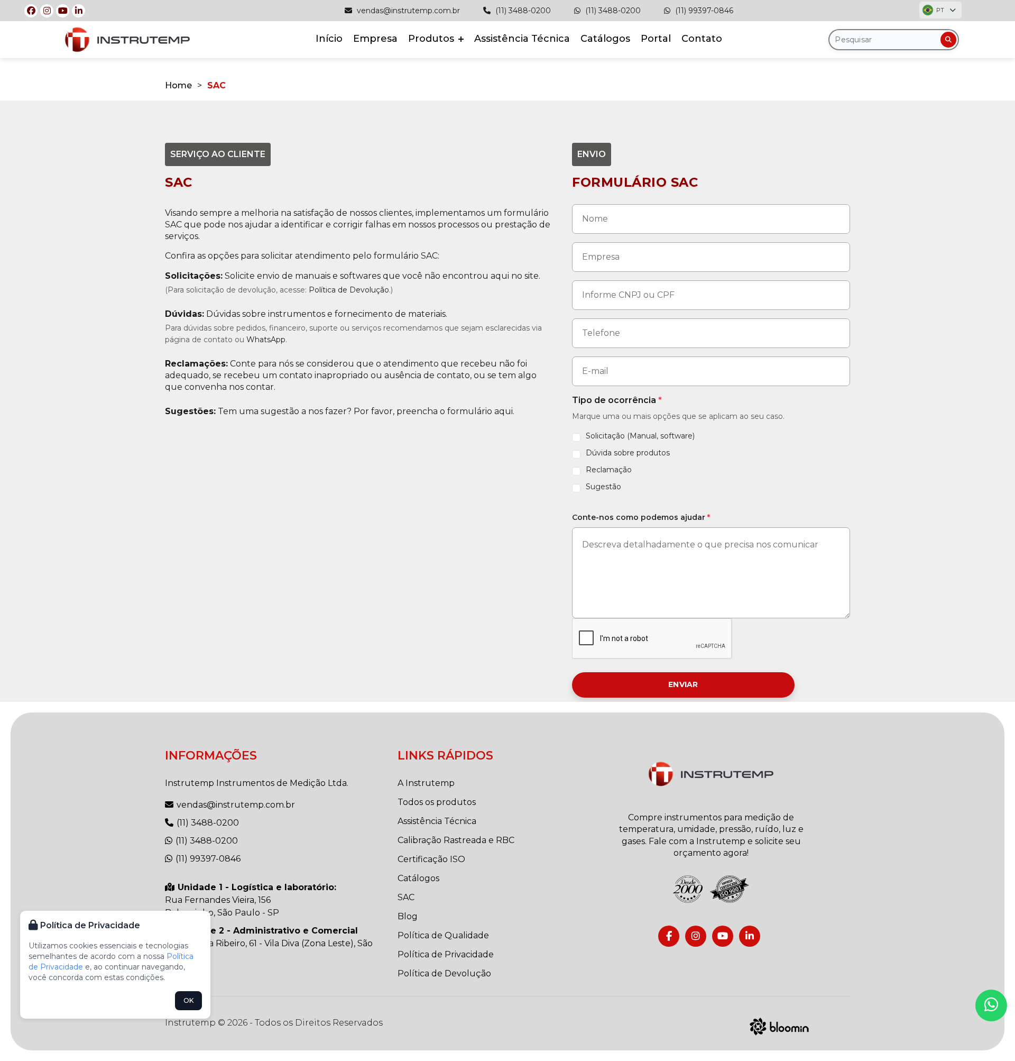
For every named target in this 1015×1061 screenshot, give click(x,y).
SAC (406, 897)
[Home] (127, 39)
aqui (503, 411)
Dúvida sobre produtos (628, 453)
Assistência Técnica (522, 38)
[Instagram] (46, 10)
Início (329, 38)
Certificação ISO (431, 859)
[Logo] (711, 774)
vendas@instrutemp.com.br (407, 10)
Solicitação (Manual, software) (640, 436)
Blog (408, 916)
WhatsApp (265, 339)
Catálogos (605, 38)
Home (178, 85)
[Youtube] (62, 10)
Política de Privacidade (446, 954)
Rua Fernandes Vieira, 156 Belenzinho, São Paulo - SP (250, 900)
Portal (656, 38)
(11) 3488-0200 (522, 10)
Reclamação (609, 469)
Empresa (375, 38)
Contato (701, 38)
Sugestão (603, 486)
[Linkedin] (78, 10)
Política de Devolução (349, 290)
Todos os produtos (437, 802)
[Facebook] (31, 10)
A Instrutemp (426, 783)
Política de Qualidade (443, 935)
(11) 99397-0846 (703, 10)
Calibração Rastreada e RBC (456, 840)
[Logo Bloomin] (779, 1025)
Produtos (432, 38)
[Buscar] (948, 40)
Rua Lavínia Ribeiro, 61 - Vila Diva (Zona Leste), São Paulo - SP (269, 943)
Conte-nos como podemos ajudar (641, 517)
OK (188, 1000)
